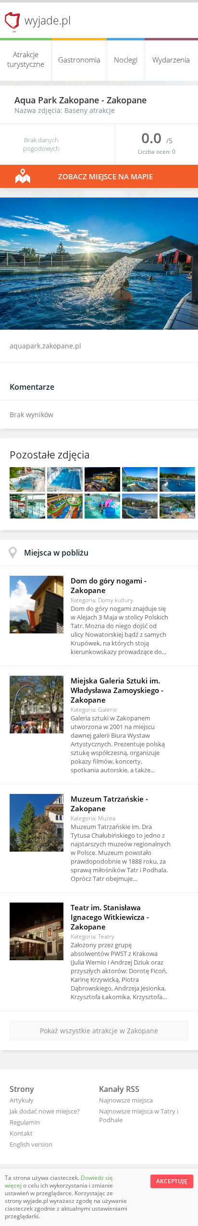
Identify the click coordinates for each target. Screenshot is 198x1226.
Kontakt (21, 1133)
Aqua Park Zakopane (57, 100)
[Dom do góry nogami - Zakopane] (36, 604)
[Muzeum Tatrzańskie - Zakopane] (36, 823)
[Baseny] (28, 489)
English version (31, 1144)
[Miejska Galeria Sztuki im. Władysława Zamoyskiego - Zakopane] (36, 704)
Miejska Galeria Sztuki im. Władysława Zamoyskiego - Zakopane (117, 690)
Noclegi (125, 59)
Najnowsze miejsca (126, 1100)
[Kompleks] (177, 515)
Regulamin (25, 1122)
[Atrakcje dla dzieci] (103, 515)
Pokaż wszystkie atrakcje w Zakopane (99, 1030)
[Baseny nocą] (103, 489)
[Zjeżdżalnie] (28, 515)
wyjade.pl (48, 20)
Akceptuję (171, 1181)
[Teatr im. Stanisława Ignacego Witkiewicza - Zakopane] (36, 931)
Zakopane (127, 100)
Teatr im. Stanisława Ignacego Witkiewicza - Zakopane (110, 917)
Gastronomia (79, 59)
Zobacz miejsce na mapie (105, 176)
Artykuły (22, 1100)
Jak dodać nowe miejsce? (45, 1111)
